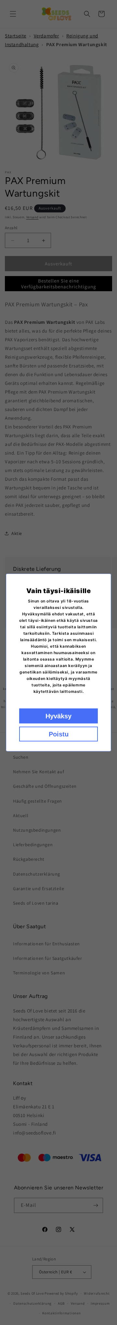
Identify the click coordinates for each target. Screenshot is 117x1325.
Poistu (59, 734)
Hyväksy (59, 716)
